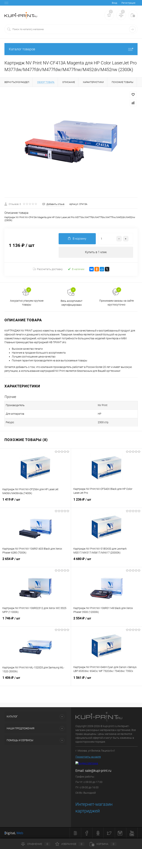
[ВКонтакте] (91, 269)
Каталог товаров (22, 49)
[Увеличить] (71, 142)
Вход (114, 2)
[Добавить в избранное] (133, 94)
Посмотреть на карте (88, 756)
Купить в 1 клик (96, 252)
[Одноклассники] (96, 269)
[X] (107, 269)
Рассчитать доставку (50, 269)
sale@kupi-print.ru (98, 771)
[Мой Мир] (102, 269)
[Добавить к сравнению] (133, 102)
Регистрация (128, 2)
